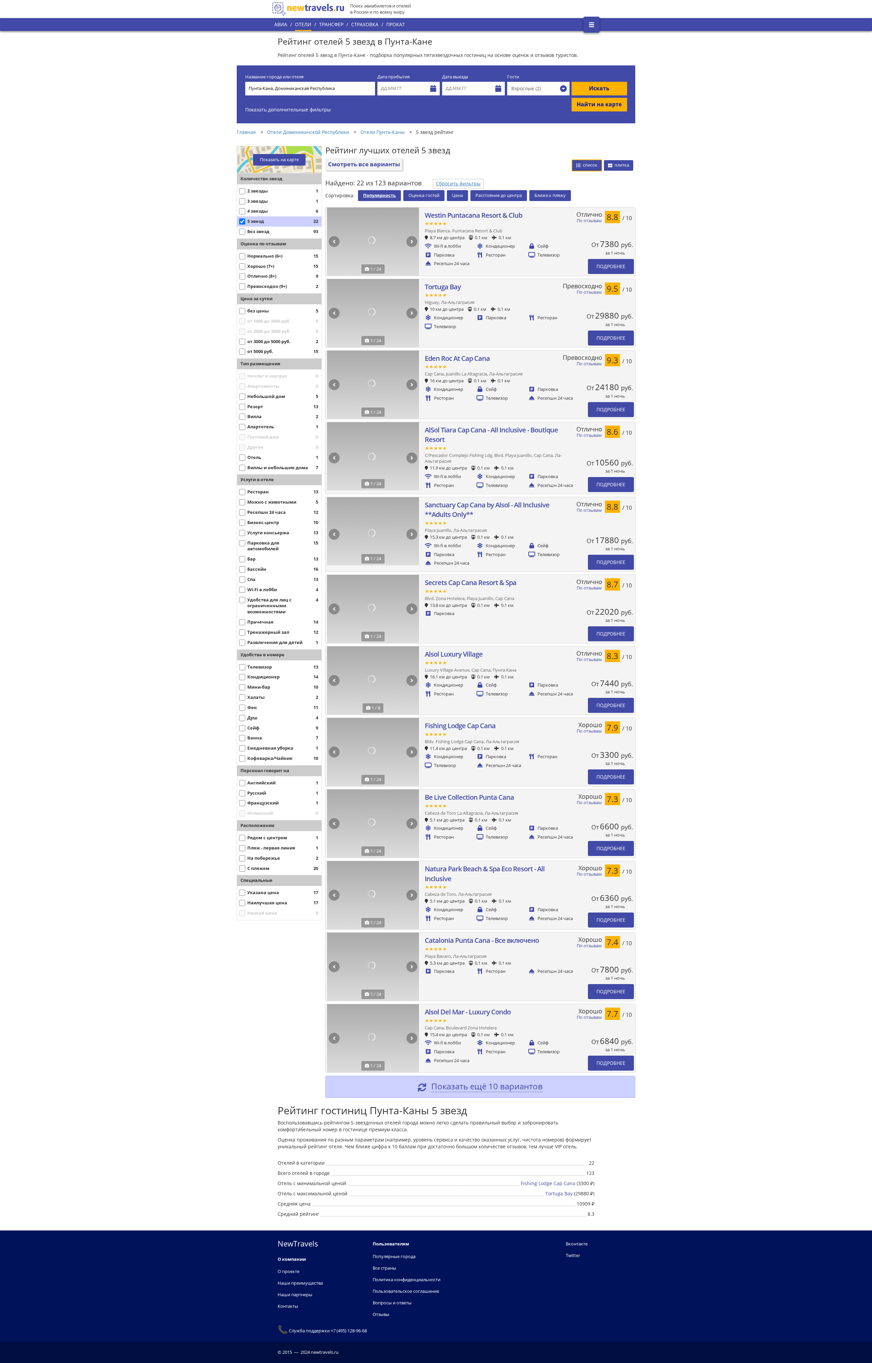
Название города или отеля (274, 77)
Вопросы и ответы (392, 1303)
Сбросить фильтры (458, 183)
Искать (599, 88)
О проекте (288, 1271)
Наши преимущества (300, 1283)
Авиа (280, 24)
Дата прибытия (393, 77)
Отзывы (381, 1314)
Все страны (384, 1268)
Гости (513, 77)
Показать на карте (279, 160)
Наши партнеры (295, 1294)
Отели (303, 24)
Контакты (288, 1306)
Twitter (573, 1255)
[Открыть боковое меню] (591, 25)
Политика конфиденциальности (406, 1279)
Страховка (364, 24)
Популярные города (394, 1256)
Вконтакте (577, 1244)
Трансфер (331, 24)
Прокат (395, 24)
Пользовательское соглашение (406, 1291)
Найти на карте (599, 104)
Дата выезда (455, 77)
